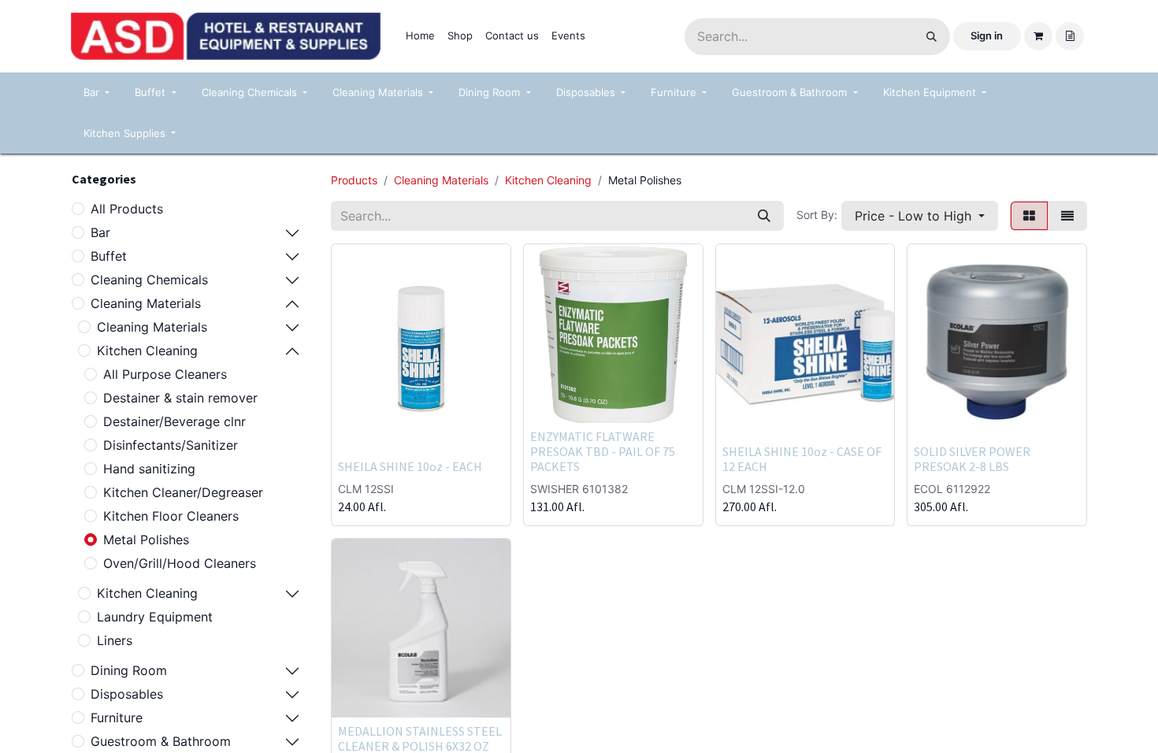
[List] (1067, 216)
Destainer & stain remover (180, 398)
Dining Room (129, 670)
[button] (919, 216)
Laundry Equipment (155, 617)
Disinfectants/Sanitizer (170, 445)
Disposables (127, 694)
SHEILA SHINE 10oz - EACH (410, 466)
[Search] (931, 36)
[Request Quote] (1070, 36)
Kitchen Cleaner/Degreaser (183, 492)
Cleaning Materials (146, 303)
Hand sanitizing (149, 469)
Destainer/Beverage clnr (174, 421)
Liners (114, 640)
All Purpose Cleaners (165, 374)
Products (354, 180)
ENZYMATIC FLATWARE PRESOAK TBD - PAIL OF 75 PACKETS (602, 451)
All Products (127, 209)
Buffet (109, 256)
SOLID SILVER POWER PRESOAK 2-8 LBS (972, 458)
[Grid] (1029, 216)
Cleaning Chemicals (149, 279)
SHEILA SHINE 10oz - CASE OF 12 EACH (801, 458)
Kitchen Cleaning (147, 350)
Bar (100, 232)
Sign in (987, 35)
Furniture (117, 717)
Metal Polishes (146, 539)
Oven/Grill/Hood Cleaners (179, 563)
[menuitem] (420, 36)
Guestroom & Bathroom (161, 741)
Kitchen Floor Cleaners (171, 516)
